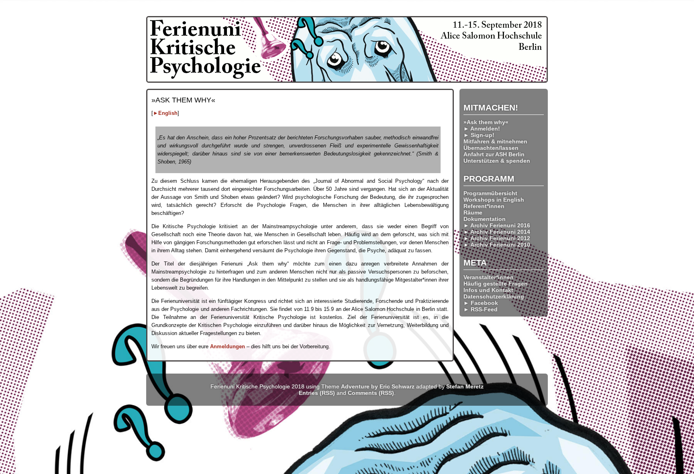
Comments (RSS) (371, 393)
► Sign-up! (478, 135)
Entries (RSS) (317, 393)
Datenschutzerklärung (493, 296)
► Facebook (480, 303)
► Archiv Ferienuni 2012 (496, 238)
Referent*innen (483, 206)
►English (165, 113)
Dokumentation (484, 219)
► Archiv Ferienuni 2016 (496, 225)
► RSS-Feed (480, 309)
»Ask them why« (485, 122)
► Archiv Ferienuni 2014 (496, 232)
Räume (472, 212)
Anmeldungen (227, 346)
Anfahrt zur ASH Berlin (494, 154)
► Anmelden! (481, 128)
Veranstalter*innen (488, 277)
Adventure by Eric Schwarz (377, 386)
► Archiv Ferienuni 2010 (496, 244)
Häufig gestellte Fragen (495, 283)
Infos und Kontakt (488, 290)
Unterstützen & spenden (496, 160)
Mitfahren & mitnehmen (495, 141)
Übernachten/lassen (490, 148)
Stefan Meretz (465, 386)
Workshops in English (493, 199)
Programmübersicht (490, 193)
